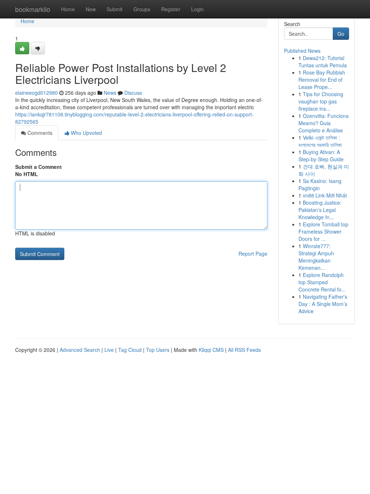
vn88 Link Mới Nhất (325, 195)
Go (340, 33)
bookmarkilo (32, 9)
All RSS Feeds (244, 349)
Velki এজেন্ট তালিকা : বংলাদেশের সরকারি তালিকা (320, 141)
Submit (114, 9)
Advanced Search (80, 349)
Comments (39, 132)
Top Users (157, 349)
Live (109, 349)
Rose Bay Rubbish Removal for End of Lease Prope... (321, 79)
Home (68, 9)
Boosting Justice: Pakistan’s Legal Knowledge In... (319, 210)
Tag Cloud (130, 349)
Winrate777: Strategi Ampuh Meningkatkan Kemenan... (316, 256)
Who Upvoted (85, 132)
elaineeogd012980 (36, 92)
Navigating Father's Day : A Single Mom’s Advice (322, 304)
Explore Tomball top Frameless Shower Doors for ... (323, 231)
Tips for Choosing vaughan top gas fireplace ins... (320, 101)
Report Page (252, 253)
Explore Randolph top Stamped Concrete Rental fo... (322, 282)
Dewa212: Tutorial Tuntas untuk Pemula (322, 61)
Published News (302, 50)
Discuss (133, 92)
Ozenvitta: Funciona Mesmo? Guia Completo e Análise (323, 123)
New (91, 9)
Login (197, 9)
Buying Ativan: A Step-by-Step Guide (321, 155)
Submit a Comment (38, 166)
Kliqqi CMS (211, 349)
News (110, 92)
